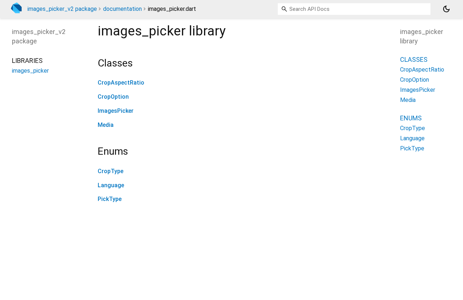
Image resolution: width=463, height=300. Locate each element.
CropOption (113, 96)
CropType (110, 171)
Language (111, 185)
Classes (414, 59)
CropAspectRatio (121, 82)
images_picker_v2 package (62, 8)
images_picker (30, 70)
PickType (110, 199)
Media (106, 124)
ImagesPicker (115, 110)
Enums (411, 118)
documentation (122, 8)
